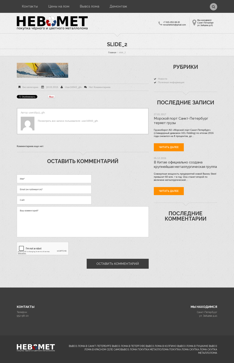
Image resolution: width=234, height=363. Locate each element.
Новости (162, 78)
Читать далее (169, 147)
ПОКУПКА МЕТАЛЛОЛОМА (153, 349)
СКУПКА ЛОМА (198, 349)
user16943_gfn (73, 87)
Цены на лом (58, 6)
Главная (112, 52)
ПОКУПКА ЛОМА (179, 349)
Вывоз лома (89, 6)
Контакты (30, 6)
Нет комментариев (99, 87)
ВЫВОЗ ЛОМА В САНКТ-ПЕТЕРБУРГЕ (90, 346)
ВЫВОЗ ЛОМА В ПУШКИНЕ (192, 346)
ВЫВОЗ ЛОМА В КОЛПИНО (161, 346)
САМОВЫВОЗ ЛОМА (125, 349)
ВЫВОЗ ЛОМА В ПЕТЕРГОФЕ (128, 346)
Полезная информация (171, 82)
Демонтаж (118, 6)
